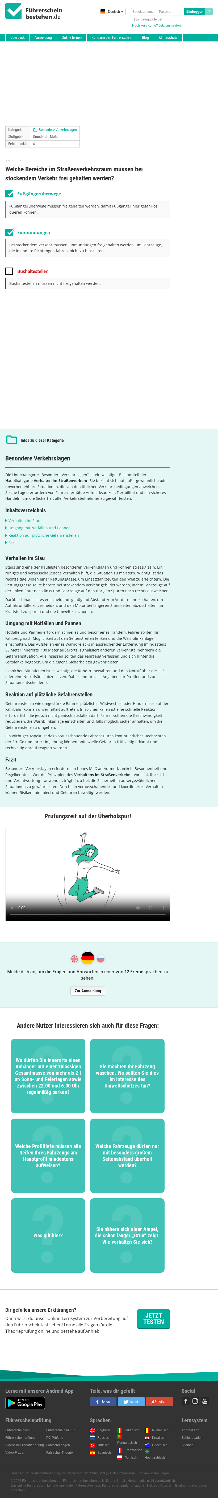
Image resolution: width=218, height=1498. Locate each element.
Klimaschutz (168, 37)
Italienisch (132, 1430)
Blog (145, 37)
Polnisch (131, 1457)
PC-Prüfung (54, 1438)
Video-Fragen (15, 1452)
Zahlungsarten (192, 1438)
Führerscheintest (17, 1430)
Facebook (186, 1401)
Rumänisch (160, 1430)
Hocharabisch (155, 1457)
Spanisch (104, 1452)
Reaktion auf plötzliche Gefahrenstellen (44, 535)
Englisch (103, 1430)
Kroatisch (159, 1438)
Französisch (133, 1450)
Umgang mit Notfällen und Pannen (40, 527)
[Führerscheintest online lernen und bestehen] (33, 11)
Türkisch (103, 1445)
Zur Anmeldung (88, 990)
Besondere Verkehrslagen (58, 130)
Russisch (104, 1438)
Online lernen (72, 37)
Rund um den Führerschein (111, 37)
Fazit (13, 542)
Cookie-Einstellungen (153, 1473)
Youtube (205, 1401)
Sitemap (188, 1445)
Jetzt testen (153, 1319)
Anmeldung (43, 37)
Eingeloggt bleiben (149, 19)
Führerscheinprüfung (20, 1438)
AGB (113, 1473)
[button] (103, 1401)
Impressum (127, 1473)
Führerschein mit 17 (60, 1430)
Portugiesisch (127, 1443)
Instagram (195, 1401)
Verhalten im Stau (24, 520)
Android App (190, 1430)
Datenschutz (20, 1473)
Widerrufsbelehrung (45, 1473)
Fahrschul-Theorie (59, 1452)
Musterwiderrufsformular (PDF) (85, 1473)
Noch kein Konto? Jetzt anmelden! (157, 25)
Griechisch (159, 1445)
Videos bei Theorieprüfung (24, 1445)
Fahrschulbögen (58, 1445)
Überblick (17, 37)
